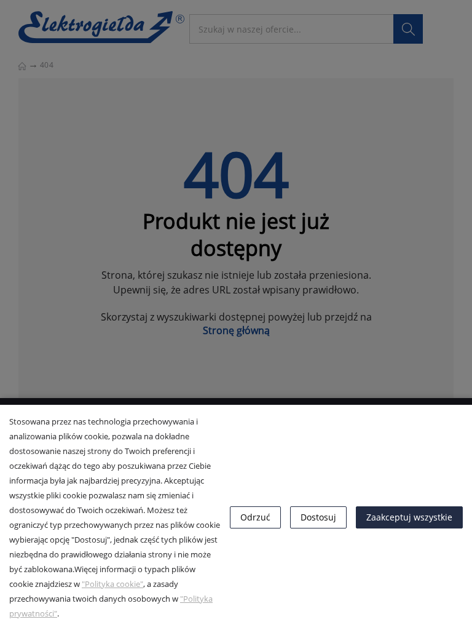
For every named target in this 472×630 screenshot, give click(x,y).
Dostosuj (318, 517)
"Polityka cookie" (112, 583)
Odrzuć (255, 517)
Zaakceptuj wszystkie (409, 517)
